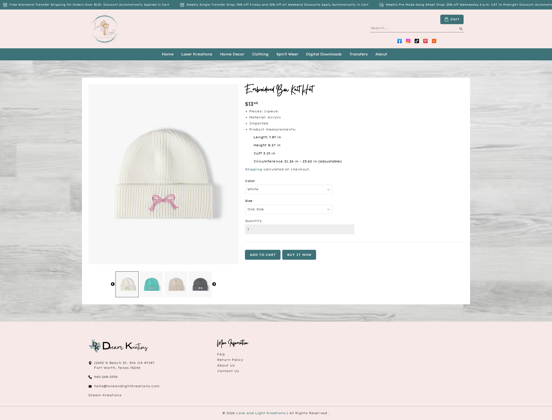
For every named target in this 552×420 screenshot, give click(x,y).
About (381, 54)
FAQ (221, 354)
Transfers (358, 54)
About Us (226, 365)
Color (250, 181)
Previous (113, 284)
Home (167, 54)
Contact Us (228, 371)
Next (214, 284)
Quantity (253, 221)
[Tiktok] (417, 41)
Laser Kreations (196, 54)
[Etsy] (434, 41)
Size (248, 201)
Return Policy (230, 360)
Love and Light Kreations (260, 413)
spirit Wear (287, 54)
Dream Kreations (104, 395)
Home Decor (232, 54)
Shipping (253, 169)
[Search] (461, 29)
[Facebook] (399, 41)
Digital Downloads (324, 54)
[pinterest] (425, 41)
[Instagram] (408, 41)
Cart (454, 19)
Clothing (260, 54)
